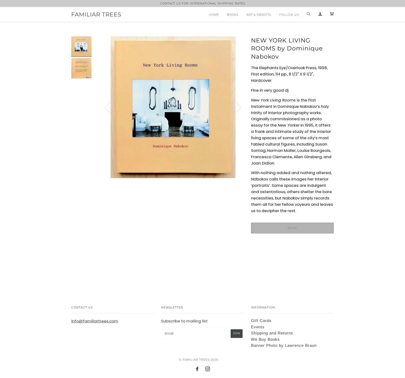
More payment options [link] (292, 253)
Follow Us (289, 14)
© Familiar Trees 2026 (198, 359)
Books (232, 14)
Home (214, 14)
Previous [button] (110, 107)
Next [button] (235, 107)
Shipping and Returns (272, 333)
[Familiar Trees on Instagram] (207, 369)
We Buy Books (265, 339)
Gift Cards (261, 320)
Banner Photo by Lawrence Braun (284, 345)
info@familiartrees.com (94, 321)
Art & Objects (258, 14)
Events (258, 327)
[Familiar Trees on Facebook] (197, 369)
